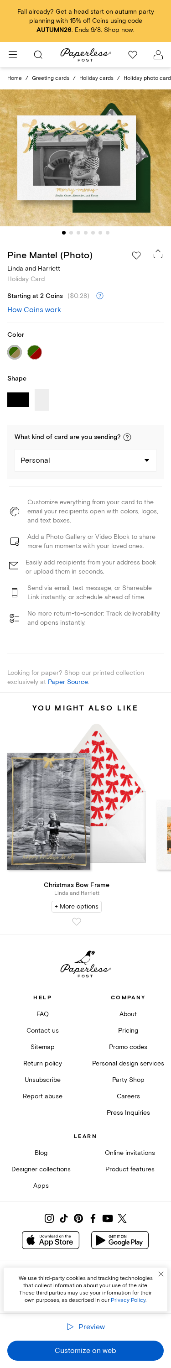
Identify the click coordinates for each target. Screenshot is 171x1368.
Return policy (42, 1063)
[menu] (13, 54)
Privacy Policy (128, 1300)
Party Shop (128, 1080)
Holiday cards (96, 78)
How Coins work (34, 309)
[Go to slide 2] (71, 233)
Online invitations (130, 1153)
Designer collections (41, 1169)
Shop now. (119, 30)
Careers (128, 1096)
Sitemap (43, 1047)
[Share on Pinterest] (78, 1218)
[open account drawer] (158, 54)
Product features (130, 1169)
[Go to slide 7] (107, 233)
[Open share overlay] (158, 253)
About (128, 1014)
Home (14, 78)
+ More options (76, 906)
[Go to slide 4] (86, 233)
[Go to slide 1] (64, 233)
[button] (127, 437)
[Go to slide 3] (78, 233)
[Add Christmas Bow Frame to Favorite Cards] (76, 921)
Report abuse (42, 1096)
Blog (41, 1153)
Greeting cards (50, 78)
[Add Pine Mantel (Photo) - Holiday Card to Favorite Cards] (136, 255)
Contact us (42, 1030)
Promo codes (128, 1047)
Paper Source (68, 682)
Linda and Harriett (33, 268)
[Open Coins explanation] (100, 296)
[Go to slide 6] (100, 233)
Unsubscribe (43, 1080)
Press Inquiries (128, 1113)
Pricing (128, 1030)
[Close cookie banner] (160, 1274)
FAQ (42, 1014)
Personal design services (128, 1063)
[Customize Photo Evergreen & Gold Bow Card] (85, 158)
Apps (41, 1186)
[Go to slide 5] (93, 233)
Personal (35, 460)
